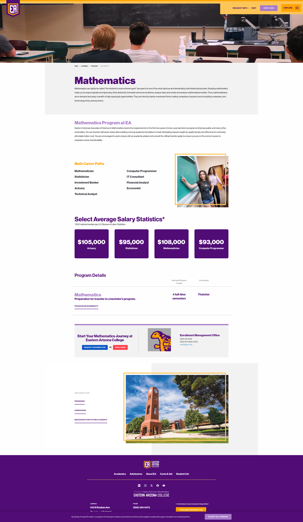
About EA (151, 474)
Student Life (182, 474)
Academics (84, 66)
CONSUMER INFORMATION (191, 510)
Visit (253, 8)
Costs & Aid (166, 474)
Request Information (95, 347)
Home (76, 66)
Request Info (240, 8)
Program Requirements (86, 306)
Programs (94, 66)
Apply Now (269, 8)
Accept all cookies (218, 517)
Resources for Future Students (91, 420)
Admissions (80, 410)
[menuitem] (240, 8)
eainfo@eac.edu (186, 344)
